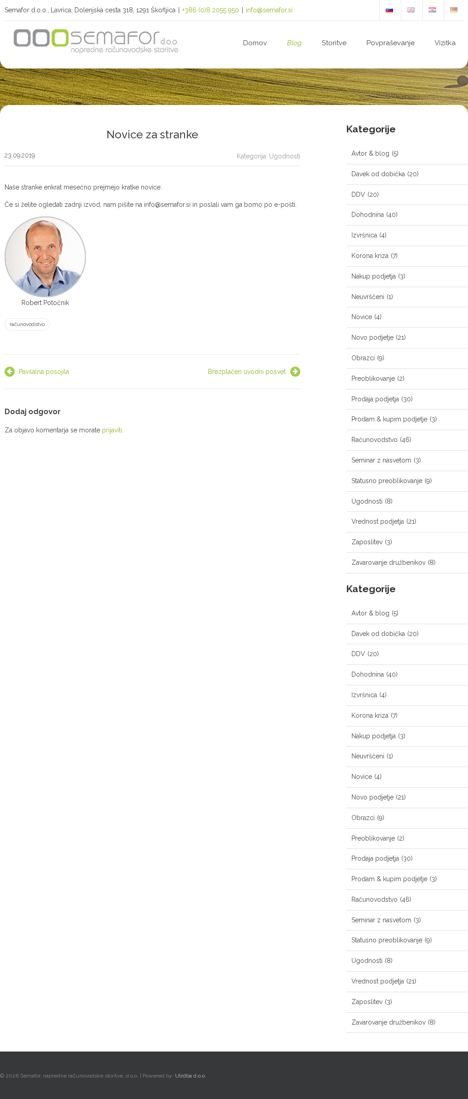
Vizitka (445, 43)
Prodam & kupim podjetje (389, 419)
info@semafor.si (269, 10)
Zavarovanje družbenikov (388, 562)
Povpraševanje (391, 43)
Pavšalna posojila (44, 371)
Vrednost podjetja (377, 521)
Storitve (334, 43)
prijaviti (112, 430)
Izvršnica (364, 235)
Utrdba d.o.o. (190, 1076)
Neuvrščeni (367, 296)
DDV (358, 194)
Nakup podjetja (373, 276)
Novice (361, 317)
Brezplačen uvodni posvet (247, 371)
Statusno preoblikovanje (386, 480)
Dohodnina (367, 214)
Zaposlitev (367, 542)
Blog (294, 43)
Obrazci (363, 358)
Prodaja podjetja (375, 399)
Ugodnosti (284, 156)
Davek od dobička (378, 174)
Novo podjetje (372, 337)
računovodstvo (27, 324)
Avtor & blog (370, 153)
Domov (255, 43)
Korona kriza (369, 255)
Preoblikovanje (373, 378)
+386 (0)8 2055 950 (210, 10)
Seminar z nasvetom (381, 460)
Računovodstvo (374, 439)
